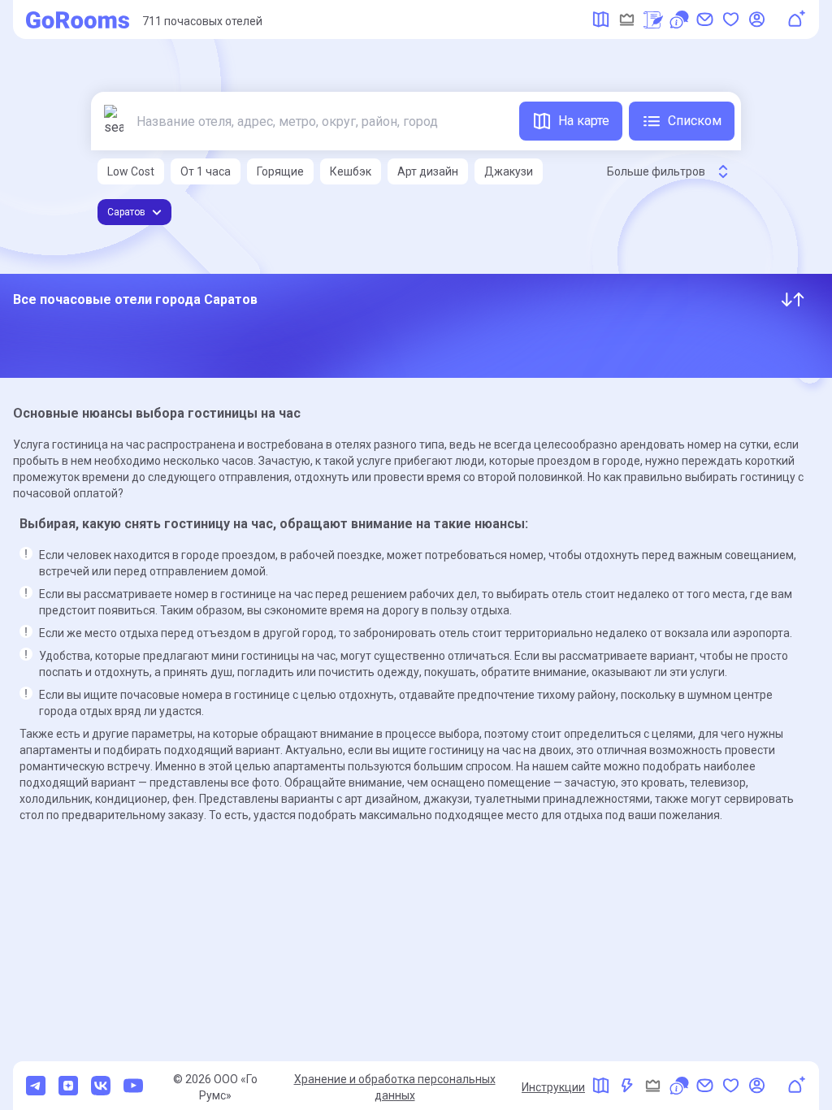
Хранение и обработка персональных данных (395, 1087)
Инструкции (553, 1087)
